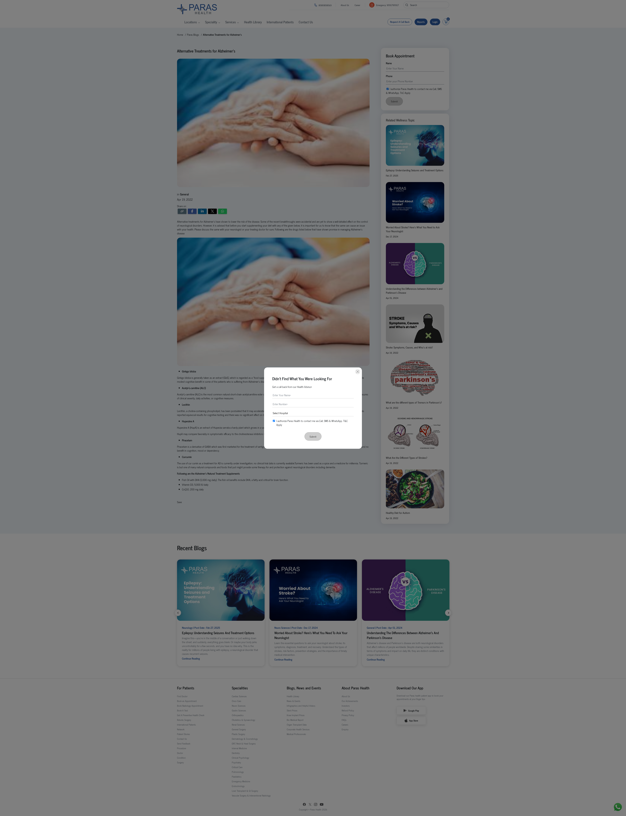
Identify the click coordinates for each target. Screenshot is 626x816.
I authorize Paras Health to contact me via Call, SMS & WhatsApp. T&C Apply (312, 422)
